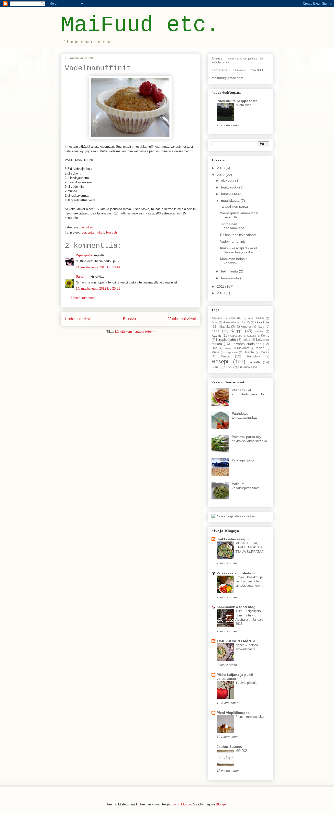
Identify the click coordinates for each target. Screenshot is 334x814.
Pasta (225, 356)
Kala (261, 326)
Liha (214, 348)
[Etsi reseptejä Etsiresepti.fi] (233, 516)
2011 (221, 286)
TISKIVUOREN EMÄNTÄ (236, 641)
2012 (221, 175)
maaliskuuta (231, 200)
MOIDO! (241, 751)
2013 (221, 168)
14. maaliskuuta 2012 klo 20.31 (98, 288)
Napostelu (232, 352)
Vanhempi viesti (182, 319)
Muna (215, 352)
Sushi (228, 367)
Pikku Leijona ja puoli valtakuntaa (235, 677)
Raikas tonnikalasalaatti (238, 235)
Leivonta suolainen (246, 344)
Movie (260, 348)
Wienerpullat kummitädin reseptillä (248, 392)
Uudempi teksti (78, 319)
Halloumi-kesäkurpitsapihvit (245, 486)
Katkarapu (236, 335)
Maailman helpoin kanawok (233, 261)
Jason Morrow (181, 804)
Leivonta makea (93, 232)
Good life (262, 322)
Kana (216, 331)
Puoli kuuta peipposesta (237, 101)
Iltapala (224, 326)
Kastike (259, 331)
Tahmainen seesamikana (232, 226)
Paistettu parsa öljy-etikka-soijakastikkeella (249, 439)
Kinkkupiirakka (243, 460)
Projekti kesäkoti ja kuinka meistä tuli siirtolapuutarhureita (249, 581)
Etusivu (129, 319)
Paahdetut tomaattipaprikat (244, 416)
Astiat (215, 322)
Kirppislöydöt (226, 340)
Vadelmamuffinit (232, 241)
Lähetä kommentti (83, 298)
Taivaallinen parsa (234, 206)
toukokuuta (230, 187)
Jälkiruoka (243, 326)
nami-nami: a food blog (236, 607)
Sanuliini (82, 276)
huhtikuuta (229, 194)
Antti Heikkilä (256, 318)
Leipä (246, 340)
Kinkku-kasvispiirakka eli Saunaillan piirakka (238, 250)
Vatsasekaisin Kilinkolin (236, 573)
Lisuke (228, 348)
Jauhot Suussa (229, 747)
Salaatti (254, 362)
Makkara (243, 348)
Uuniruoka (245, 367)
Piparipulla (84, 255)
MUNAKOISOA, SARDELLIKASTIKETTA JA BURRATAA (250, 547)
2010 (221, 293)
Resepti (111, 232)
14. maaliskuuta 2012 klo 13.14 (98, 267)
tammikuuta (230, 278)
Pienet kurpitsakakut (250, 717)
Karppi (236, 331)
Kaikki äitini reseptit (233, 539)
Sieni (215, 367)
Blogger (221, 804)
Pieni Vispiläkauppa (233, 713)
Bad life (246, 322)
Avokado (229, 322)
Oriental (249, 352)
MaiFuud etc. (140, 25)
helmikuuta (230, 271)
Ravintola (253, 356)
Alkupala (234, 318)
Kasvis (217, 335)
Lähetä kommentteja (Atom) (135, 331)
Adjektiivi (217, 318)
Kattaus (251, 335)
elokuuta (228, 180)
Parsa (265, 352)
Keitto (265, 335)
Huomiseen (243, 105)
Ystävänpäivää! (246, 682)
